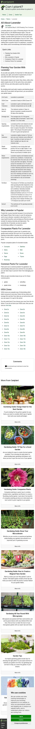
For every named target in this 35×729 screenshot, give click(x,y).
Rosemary (7, 260)
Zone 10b (22, 335)
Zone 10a (6, 335)
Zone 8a (6, 329)
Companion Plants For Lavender (14, 59)
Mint (21, 250)
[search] (29, 2)
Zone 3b (22, 312)
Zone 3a (6, 312)
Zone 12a (6, 342)
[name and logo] (7, 2)
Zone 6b (22, 322)
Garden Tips (18, 14)
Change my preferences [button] (21, 723)
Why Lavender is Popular (12, 57)
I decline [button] (21, 720)
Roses (22, 253)
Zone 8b (22, 329)
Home (2, 19)
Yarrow (6, 253)
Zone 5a (6, 319)
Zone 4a (6, 316)
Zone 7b (22, 326)
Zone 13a (6, 349)
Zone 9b (22, 332)
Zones (25, 2)
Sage (5, 256)
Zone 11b (22, 339)
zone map (8, 305)
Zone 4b (22, 316)
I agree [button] (21, 716)
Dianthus (22, 246)
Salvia (5, 250)
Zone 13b (22, 349)
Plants (20, 2)
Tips (2, 727)
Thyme (22, 256)
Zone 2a (6, 309)
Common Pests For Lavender (13, 61)
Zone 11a (6, 339)
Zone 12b (22, 342)
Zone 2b (22, 309)
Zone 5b (22, 319)
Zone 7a (6, 326)
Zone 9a (6, 332)
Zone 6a (6, 322)
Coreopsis (7, 246)
